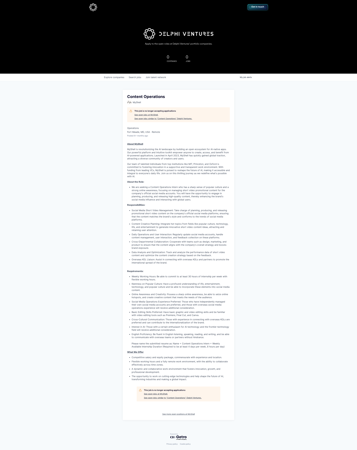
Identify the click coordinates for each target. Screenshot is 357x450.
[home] (107, 7)
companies (114, 77)
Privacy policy (172, 444)
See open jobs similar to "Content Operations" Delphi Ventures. (163, 118)
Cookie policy (185, 444)
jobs (135, 77)
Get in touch (257, 7)
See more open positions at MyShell (178, 414)
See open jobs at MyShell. (146, 115)
